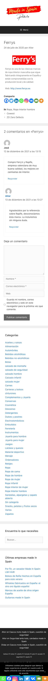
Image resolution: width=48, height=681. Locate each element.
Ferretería (10, 428)
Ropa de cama (12, 471)
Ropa (9, 109)
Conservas (10, 401)
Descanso (10, 409)
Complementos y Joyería (17, 397)
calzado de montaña (15, 366)
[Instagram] (26, 100)
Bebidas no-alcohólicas (17, 358)
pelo (34, 654)
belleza (6, 654)
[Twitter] (11, 100)
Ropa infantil (11, 483)
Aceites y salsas (13, 342)
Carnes (8, 385)
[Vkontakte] (31, 100)
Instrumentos (12, 432)
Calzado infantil (13, 377)
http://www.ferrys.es (20, 88)
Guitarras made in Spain (17, 597)
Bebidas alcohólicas (15, 354)
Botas (8, 362)
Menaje (9, 456)
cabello (20, 654)
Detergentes (11, 413)
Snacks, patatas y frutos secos (21, 506)
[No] (45, 671)
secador (41, 654)
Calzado (28, 654)
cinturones (10, 393)
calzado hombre (13, 374)
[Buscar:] (24, 539)
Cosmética (10, 405)
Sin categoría (12, 502)
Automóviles (11, 350)
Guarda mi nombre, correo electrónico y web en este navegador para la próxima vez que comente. (25, 304)
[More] (41, 100)
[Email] (36, 100)
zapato (28, 657)
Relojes (9, 463)
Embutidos (10, 424)
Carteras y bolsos (14, 389)
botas (13, 654)
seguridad (20, 657)
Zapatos (9, 514)
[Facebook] (6, 100)
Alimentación (11, 346)
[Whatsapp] (21, 100)
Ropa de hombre (13, 475)
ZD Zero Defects (15, 117)
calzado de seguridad (16, 370)
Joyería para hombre (15, 436)
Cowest (11, 113)
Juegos (9, 444)
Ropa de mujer (12, 479)
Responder (12, 179)
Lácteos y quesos (14, 448)
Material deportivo (14, 452)
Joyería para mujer (14, 440)
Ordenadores (12, 460)
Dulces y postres (13, 416)
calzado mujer (12, 381)
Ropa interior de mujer (16, 487)
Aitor (8, 196)
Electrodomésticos (14, 420)
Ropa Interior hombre (24, 109)
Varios (8, 510)
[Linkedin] (16, 100)
